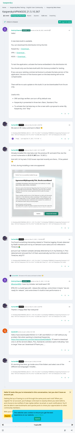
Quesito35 (14, 332)
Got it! (37, 419)
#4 (69, 239)
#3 (69, 150)
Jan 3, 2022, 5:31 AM (29, 332)
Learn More (38, 415)
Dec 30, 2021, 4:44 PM (42, 30)
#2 (69, 125)
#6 (69, 307)
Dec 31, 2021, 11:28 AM (36, 239)
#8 (69, 361)
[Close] (70, 392)
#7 (69, 332)
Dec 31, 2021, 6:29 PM (36, 307)
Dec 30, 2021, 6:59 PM (36, 125)
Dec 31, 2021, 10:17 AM (36, 150)
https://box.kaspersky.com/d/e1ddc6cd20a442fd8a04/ (31, 339)
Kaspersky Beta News (19, 15)
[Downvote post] (68, 113)
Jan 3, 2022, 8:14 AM (35, 361)
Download (25, 49)
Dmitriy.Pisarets (16, 30)
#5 (69, 281)
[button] (3, 430)
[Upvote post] (61, 113)
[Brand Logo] (8, 3)
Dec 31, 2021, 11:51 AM (42, 281)
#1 (69, 30)
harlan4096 (14, 125)
